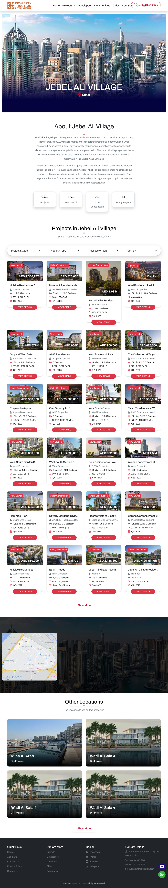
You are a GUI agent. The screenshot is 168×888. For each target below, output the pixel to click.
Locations (128, 5)
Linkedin (93, 861)
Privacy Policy (14, 866)
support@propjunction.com (141, 869)
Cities (116, 5)
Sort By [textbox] (131, 250)
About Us (12, 856)
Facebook (94, 852)
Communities (102, 5)
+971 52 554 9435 (147, 4)
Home (56, 5)
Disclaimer (12, 871)
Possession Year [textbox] (98, 250)
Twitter (92, 856)
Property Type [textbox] (58, 250)
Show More (84, 605)
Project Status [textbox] (19, 250)
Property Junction (78, 883)
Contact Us (13, 861)
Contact (141, 5)
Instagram (94, 866)
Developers (85, 5)
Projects (67, 5)
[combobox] (26, 250)
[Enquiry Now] (162, 866)
